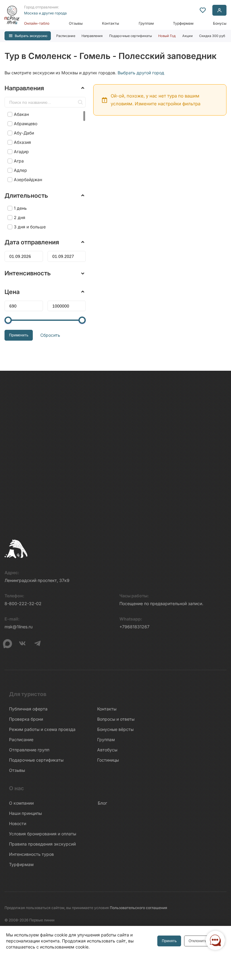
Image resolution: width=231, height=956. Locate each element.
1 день (20, 208)
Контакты (110, 23)
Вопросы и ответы (115, 719)
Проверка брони (26, 719)
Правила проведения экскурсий (42, 843)
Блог (102, 803)
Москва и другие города (45, 13)
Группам (146, 23)
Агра (19, 160)
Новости (17, 823)
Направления (92, 36)
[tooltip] (202, 10)
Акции (187, 36)
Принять (169, 941)
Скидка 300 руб (212, 36)
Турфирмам (183, 23)
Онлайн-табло (36, 23)
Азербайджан (28, 179)
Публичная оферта (28, 708)
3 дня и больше (30, 226)
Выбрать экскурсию (31, 36)
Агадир (21, 151)
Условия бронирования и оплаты (42, 833)
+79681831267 (134, 626)
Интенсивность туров (31, 854)
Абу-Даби (24, 132)
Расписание (65, 36)
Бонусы (219, 23)
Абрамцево (25, 123)
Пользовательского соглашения (138, 907)
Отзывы (76, 23)
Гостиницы (108, 760)
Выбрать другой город (141, 72)
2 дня (19, 217)
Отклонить (198, 941)
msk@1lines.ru (18, 626)
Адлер (20, 170)
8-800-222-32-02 (23, 603)
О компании (21, 803)
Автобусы (107, 749)
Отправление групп (29, 749)
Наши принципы (25, 813)
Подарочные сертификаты (130, 36)
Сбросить (50, 335)
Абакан (21, 114)
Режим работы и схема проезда (42, 729)
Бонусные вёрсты (115, 729)
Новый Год (167, 36)
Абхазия (22, 142)
